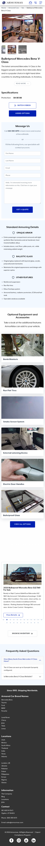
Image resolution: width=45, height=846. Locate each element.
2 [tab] (7, 620)
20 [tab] (31, 623)
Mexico (4, 743)
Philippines (5, 774)
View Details (11, 615)
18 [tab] (24, 623)
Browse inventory (21, 633)
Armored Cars (13, 8)
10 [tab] (34, 620)
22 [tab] (38, 623)
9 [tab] (31, 620)
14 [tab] (10, 623)
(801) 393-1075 (12, 818)
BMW (3, 708)
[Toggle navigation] (41, 2)
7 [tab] (24, 620)
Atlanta (4, 757)
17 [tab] (21, 623)
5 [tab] (17, 620)
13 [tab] (7, 623)
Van (22, 8)
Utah (3, 740)
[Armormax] (12, 2)
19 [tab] (28, 623)
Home (3, 8)
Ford (3, 705)
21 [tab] (34, 623)
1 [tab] (3, 620)
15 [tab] (14, 623)
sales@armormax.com (14, 822)
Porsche (4, 711)
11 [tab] (38, 620)
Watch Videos (24, 105)
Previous (4, 28)
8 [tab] (28, 620)
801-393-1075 (13, 131)
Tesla (3, 726)
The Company (6, 794)
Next (40, 28)
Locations (5, 799)
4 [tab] (14, 620)
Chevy (3, 720)
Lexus (3, 729)
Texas (3, 754)
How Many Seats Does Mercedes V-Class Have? (20, 660)
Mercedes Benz (6, 700)
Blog (3, 797)
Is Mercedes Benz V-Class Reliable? (18, 677)
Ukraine (4, 766)
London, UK (5, 763)
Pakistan (4, 769)
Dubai (3, 771)
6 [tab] (21, 620)
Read (18, 83)
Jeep (3, 723)
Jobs (2, 802)
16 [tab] (17, 623)
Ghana (3, 783)
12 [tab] (41, 620)
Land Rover (5, 717)
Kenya (3, 777)
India (3, 751)
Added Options (22, 113)
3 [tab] (10, 620)
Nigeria (4, 780)
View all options (22, 524)
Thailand (4, 748)
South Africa (5, 745)
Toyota (4, 703)
